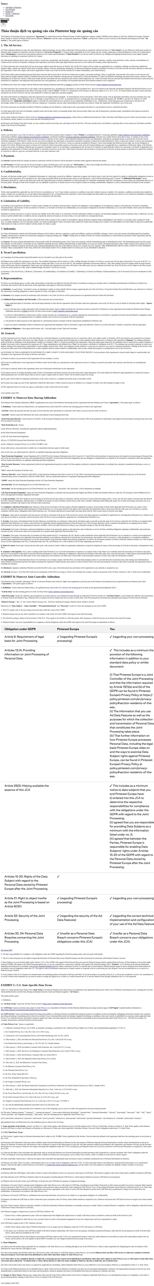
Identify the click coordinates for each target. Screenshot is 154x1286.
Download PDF (6, 950)
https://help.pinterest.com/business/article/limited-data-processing (24, 1010)
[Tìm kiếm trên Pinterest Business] (3, 24)
